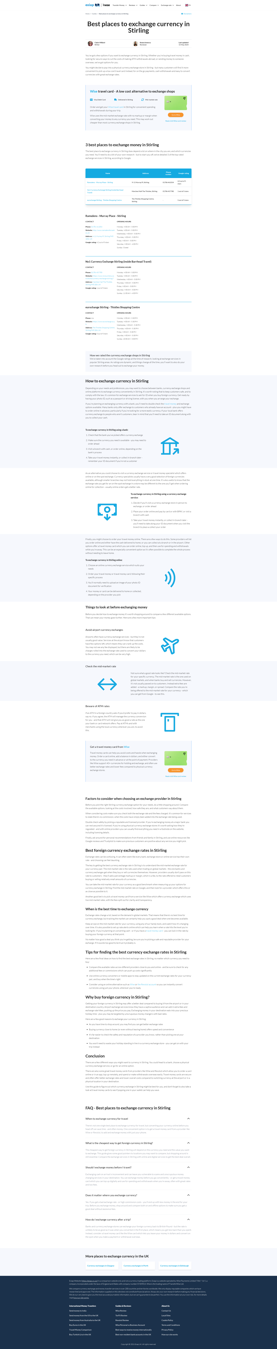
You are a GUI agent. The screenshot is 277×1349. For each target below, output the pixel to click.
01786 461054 (96, 227)
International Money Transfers (82, 1306)
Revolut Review (122, 1320)
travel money (170, 403)
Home (87, 14)
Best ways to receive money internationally (133, 1330)
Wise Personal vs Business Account (130, 1325)
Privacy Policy (167, 1330)
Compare (153, 5)
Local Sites (166, 1315)
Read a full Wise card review (175, 121)
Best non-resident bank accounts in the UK (133, 1334)
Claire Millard (100, 42)
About (178, 5)
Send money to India (77, 1310)
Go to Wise (176, 115)
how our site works (81, 1298)
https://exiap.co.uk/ (89, 1281)
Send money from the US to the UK (83, 1315)
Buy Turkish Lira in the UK (80, 1334)
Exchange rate (166, 5)
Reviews (132, 5)
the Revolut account (147, 984)
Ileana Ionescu (145, 42)
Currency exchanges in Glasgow (100, 1265)
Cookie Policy (167, 1320)
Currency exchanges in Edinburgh (174, 1265)
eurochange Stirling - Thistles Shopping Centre (104, 200)
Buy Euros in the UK (77, 1325)
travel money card (154, 930)
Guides (142, 5)
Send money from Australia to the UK (84, 1320)
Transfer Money (118, 5)
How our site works (170, 1334)
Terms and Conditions (171, 1325)
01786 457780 (96, 272)
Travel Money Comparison (80, 1330)
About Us (166, 1306)
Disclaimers (188, 14)
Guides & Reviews (123, 1306)
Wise (93, 91)
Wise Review (120, 1310)
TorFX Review (121, 1315)
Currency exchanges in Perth (136, 1265)
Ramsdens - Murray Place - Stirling (100, 182)
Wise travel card (115, 107)
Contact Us (166, 1310)
